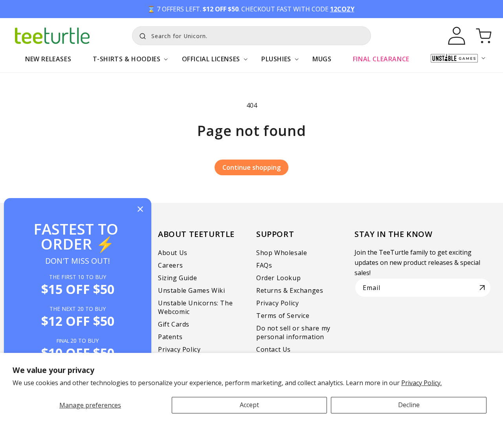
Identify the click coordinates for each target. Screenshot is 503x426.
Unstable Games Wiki (191, 290)
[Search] (140, 35)
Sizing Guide (177, 278)
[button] (126, 63)
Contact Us (273, 349)
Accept (249, 404)
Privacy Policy (179, 349)
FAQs (264, 265)
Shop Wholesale (281, 252)
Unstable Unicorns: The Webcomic (195, 307)
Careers (170, 265)
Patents (170, 336)
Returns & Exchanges (289, 290)
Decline (409, 404)
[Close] (140, 209)
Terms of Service (283, 315)
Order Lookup (278, 278)
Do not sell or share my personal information (293, 332)
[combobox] (251, 35)
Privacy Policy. (421, 382)
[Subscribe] (482, 287)
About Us (172, 252)
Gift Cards (173, 324)
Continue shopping (251, 167)
